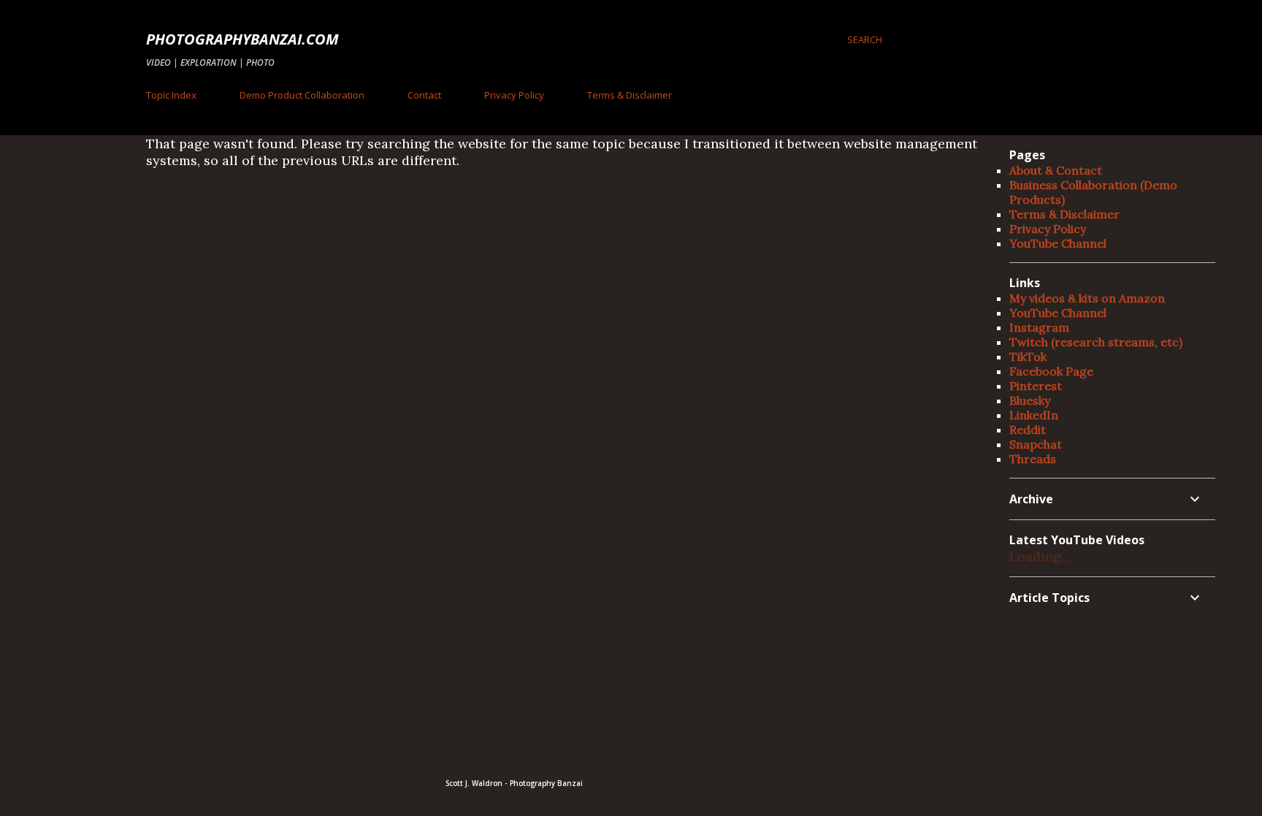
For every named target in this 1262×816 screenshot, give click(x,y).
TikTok (1028, 356)
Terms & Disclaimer (629, 95)
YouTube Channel (1057, 243)
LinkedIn (1033, 415)
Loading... (1039, 556)
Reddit (1027, 429)
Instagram (1039, 327)
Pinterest (1035, 385)
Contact (424, 95)
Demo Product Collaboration (302, 95)
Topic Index (171, 95)
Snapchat (1035, 444)
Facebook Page (1051, 371)
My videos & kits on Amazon (1087, 298)
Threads (1032, 458)
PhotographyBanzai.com (242, 39)
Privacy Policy (514, 95)
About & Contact (1055, 170)
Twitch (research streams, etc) (1095, 342)
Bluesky (1029, 400)
